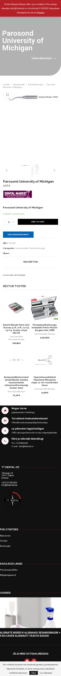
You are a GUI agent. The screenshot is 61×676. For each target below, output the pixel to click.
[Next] (54, 170)
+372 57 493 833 (9, 482)
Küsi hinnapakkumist (18, 235)
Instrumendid (18, 84)
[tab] (30, 262)
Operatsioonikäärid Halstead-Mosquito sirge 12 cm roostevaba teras (44, 381)
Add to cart (38, 222)
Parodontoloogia (35, 84)
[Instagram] (34, 661)
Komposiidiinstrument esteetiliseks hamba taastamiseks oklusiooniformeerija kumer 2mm (16, 382)
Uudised (5, 592)
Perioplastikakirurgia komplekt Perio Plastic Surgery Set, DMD (45, 328)
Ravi (23, 391)
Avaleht (6, 84)
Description (30, 262)
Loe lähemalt (46, 673)
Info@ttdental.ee (26, 446)
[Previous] (6, 170)
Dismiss (40, 12)
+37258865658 (21, 443)
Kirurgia (51, 333)
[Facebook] (27, 661)
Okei (34, 672)
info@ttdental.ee (9, 485)
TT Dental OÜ (10, 467)
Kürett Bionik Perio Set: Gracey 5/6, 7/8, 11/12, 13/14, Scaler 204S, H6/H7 (16, 329)
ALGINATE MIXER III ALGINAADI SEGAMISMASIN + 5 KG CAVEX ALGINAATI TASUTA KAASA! (30, 634)
